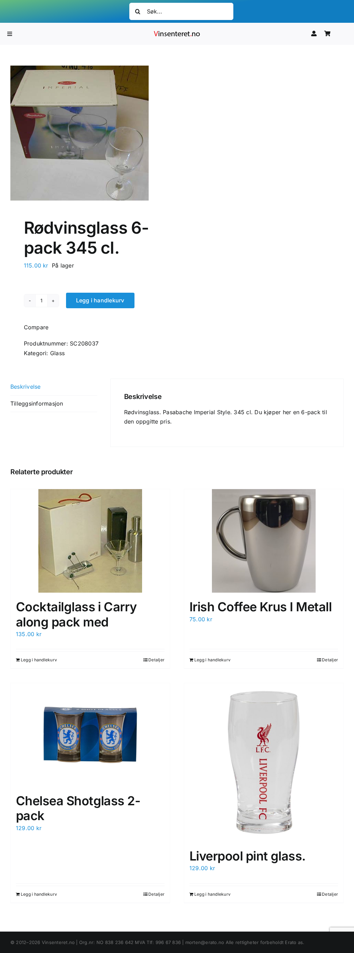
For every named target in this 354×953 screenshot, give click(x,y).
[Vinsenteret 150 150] (177, 32)
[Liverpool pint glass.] (263, 762)
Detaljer (156, 659)
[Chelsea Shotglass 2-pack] (90, 735)
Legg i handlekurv (100, 300)
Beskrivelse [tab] (25, 386)
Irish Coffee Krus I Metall (260, 606)
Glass (57, 353)
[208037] (90, 133)
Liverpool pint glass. (247, 856)
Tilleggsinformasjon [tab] (36, 403)
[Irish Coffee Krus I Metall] (263, 541)
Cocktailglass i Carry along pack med (76, 614)
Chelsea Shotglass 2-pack (78, 808)
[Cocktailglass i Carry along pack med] (90, 541)
